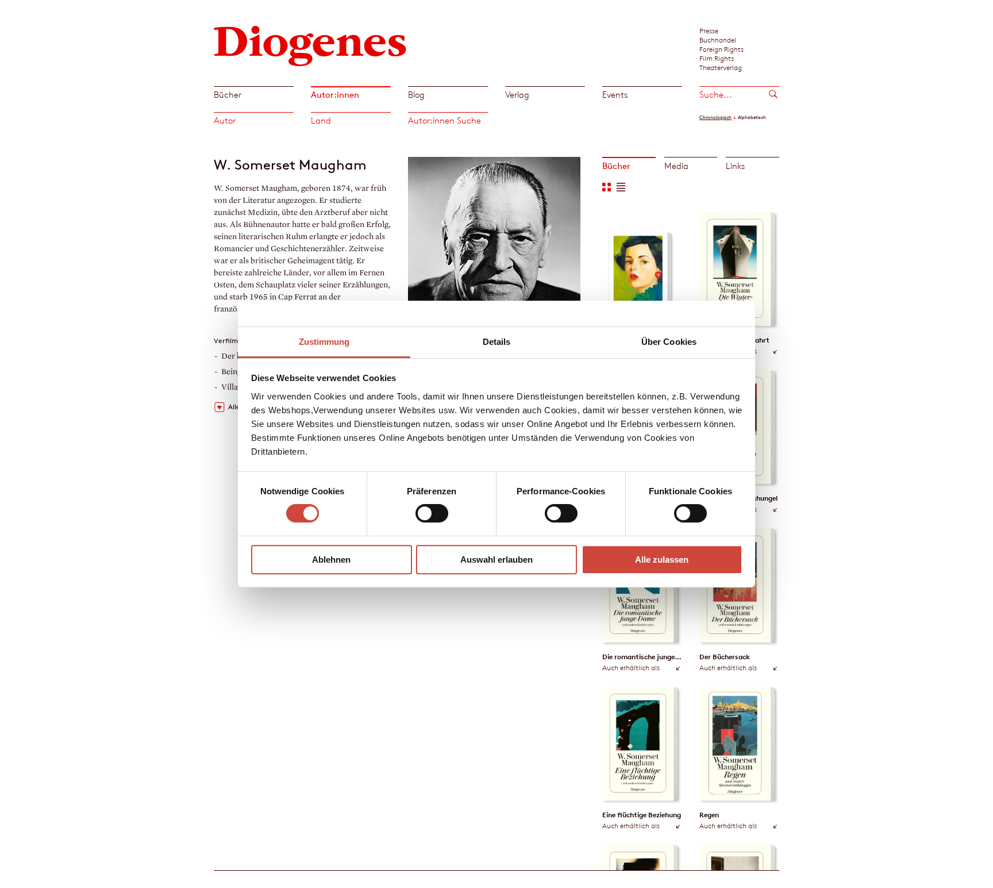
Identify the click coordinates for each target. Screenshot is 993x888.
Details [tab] (497, 342)
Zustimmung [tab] (324, 342)
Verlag (517, 94)
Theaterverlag (720, 67)
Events (615, 94)
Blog (416, 94)
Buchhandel (717, 39)
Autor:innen (335, 94)
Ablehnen (331, 559)
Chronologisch (715, 117)
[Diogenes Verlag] (310, 44)
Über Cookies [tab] (668, 342)
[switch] (431, 513)
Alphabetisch (752, 117)
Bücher (227, 94)
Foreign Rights (721, 48)
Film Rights (716, 58)
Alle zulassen (661, 559)
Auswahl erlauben (496, 559)
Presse (708, 30)
